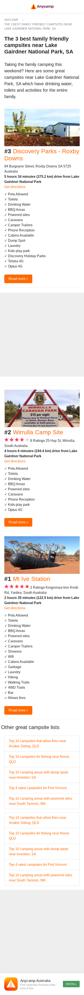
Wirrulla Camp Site (38, 432)
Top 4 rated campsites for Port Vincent (38, 788)
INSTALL (71, 984)
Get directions (14, 187)
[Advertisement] (42, 335)
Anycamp (11, 19)
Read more (18, 278)
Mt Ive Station (31, 579)
